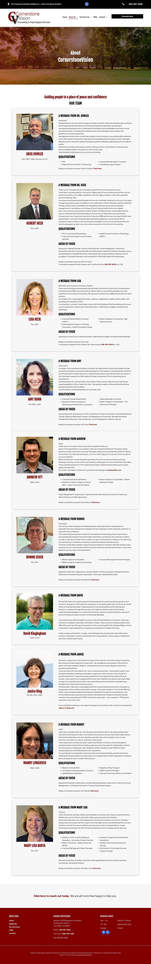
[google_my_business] (87, 4)
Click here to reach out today (51, 895)
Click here (98, 168)
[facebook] (103, 932)
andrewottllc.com (114, 470)
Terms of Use (79, 955)
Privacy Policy (88, 955)
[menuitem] (64, 17)
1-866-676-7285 (67, 934)
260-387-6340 (110, 264)
